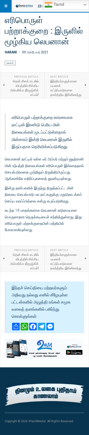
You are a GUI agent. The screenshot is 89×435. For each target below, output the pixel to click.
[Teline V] (24, 6)
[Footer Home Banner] (44, 395)
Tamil (58, 4)
